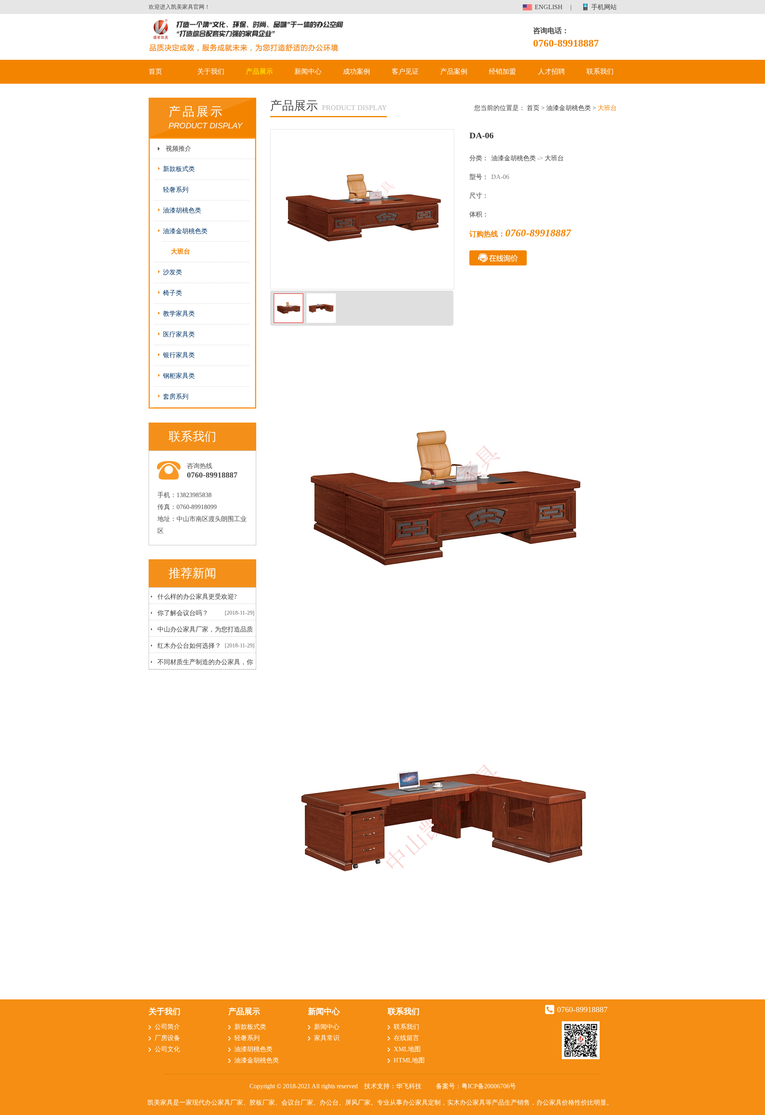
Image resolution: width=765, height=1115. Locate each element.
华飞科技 (409, 1086)
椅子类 (172, 292)
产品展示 (259, 71)
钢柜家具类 (179, 375)
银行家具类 (179, 355)
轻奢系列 (175, 189)
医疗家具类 (179, 334)
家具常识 (326, 1037)
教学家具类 (179, 313)
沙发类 (172, 272)
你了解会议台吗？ (182, 613)
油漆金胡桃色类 (185, 231)
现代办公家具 (211, 1102)
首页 (155, 71)
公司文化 (167, 1049)
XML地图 (407, 1049)
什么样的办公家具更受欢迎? (197, 596)
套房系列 (175, 396)
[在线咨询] (498, 255)
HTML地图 (409, 1060)
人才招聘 (551, 71)
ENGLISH (549, 7)
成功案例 (356, 71)
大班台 (180, 251)
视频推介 (178, 148)
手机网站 (604, 7)
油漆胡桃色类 (182, 210)
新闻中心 (308, 71)
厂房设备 (167, 1037)
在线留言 (406, 1037)
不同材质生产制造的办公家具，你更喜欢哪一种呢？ (202, 664)
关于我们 (210, 71)
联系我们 (600, 71)
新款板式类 (179, 168)
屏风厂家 (358, 1102)
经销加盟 (502, 71)
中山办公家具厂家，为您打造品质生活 (202, 631)
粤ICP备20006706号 (488, 1086)
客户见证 (405, 71)
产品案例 (453, 71)
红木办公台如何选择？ (189, 645)
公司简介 (167, 1026)
